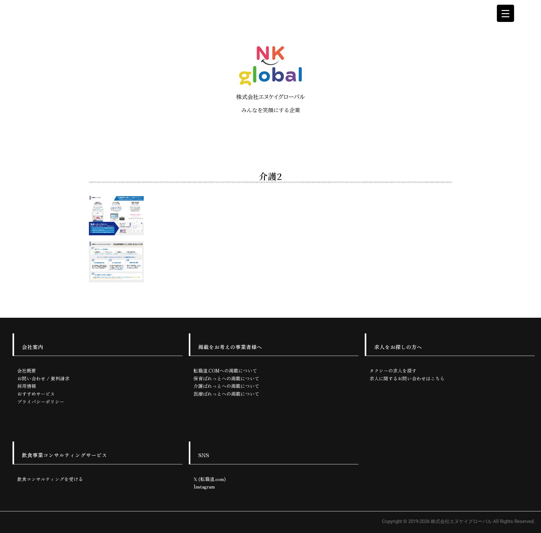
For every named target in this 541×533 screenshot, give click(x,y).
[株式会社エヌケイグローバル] (270, 72)
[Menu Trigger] (505, 13)
